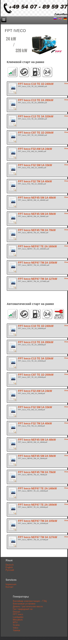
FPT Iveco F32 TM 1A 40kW (35, 181)
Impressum (11, 584)
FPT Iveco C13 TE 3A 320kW (35, 116)
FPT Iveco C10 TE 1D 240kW (35, 84)
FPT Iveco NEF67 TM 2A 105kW (37, 262)
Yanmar (16, 630)
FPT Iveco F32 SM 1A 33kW (35, 165)
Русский (10, 570)
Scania (16, 625)
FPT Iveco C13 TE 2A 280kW (35, 100)
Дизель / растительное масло (28, 606)
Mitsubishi (18, 620)
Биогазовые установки (24, 603)
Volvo (15, 628)
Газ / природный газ (23, 609)
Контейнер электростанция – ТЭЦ (30, 601)
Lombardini (18, 617)
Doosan (16, 611)
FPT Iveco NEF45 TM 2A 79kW (37, 230)
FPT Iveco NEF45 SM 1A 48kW (37, 197)
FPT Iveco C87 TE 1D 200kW (35, 132)
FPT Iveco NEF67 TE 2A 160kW (37, 246)
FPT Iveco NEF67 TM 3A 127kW (37, 278)
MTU (15, 622)
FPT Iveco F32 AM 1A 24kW (35, 149)
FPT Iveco (18, 614)
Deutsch (10, 565)
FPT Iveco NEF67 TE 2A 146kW (37, 488)
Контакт (9, 587)
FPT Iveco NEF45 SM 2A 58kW (37, 214)
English (9, 567)
